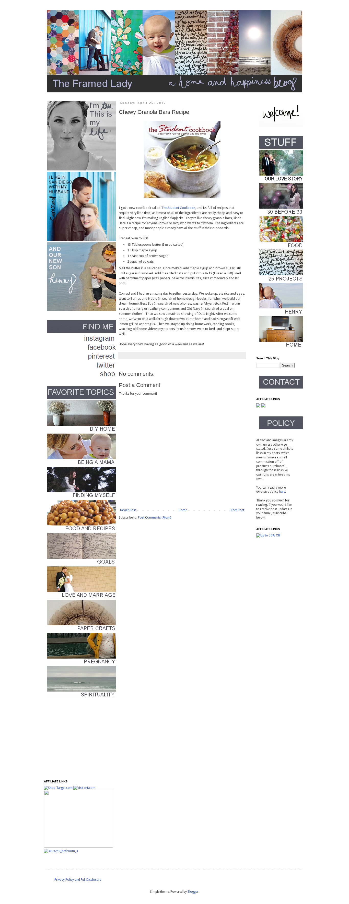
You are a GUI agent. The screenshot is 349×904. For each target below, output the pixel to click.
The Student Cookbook (178, 208)
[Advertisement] (76, 739)
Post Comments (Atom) (154, 517)
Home (183, 510)
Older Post (236, 510)
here (282, 491)
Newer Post (128, 510)
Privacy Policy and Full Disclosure (77, 879)
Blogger (193, 892)
